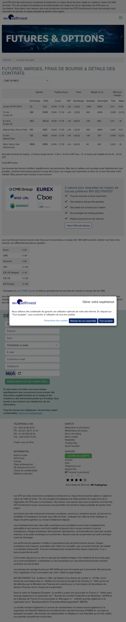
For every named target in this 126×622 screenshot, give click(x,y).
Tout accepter (106, 320)
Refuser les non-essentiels (83, 320)
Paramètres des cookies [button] (56, 320)
